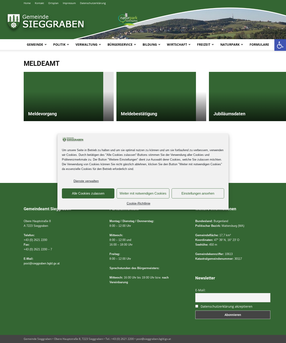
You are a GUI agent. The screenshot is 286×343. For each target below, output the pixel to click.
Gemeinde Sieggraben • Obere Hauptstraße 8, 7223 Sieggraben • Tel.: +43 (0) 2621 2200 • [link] (80, 339)
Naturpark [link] (230, 44)
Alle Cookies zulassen (88, 193)
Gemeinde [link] (35, 44)
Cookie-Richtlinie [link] (138, 203)
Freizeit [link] (203, 44)
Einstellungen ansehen (197, 193)
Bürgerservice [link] (119, 44)
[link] (280, 45)
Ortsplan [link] (53, 3)
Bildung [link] (150, 44)
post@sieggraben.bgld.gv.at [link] (42, 263)
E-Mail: (200, 290)
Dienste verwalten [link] (86, 181)
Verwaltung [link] (86, 44)
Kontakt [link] (39, 3)
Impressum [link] (69, 3)
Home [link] (27, 3)
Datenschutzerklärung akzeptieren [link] (226, 306)
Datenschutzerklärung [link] (93, 3)
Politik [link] (59, 44)
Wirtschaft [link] (177, 44)
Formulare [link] (259, 44)
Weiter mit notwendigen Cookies (143, 193)
